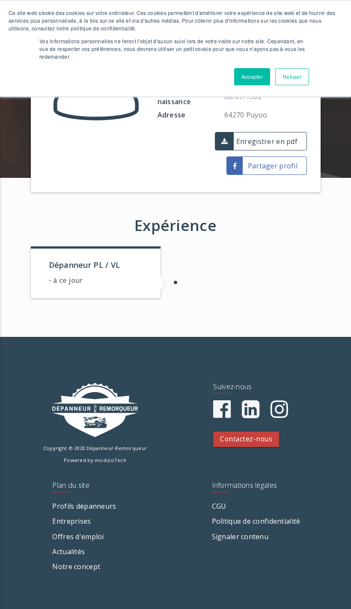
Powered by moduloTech (95, 460)
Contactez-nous (246, 439)
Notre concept (76, 566)
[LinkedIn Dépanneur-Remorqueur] (250, 414)
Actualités (68, 551)
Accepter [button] (252, 76)
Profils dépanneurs (84, 506)
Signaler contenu (240, 536)
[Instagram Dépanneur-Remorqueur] (279, 414)
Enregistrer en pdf (266, 141)
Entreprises (71, 521)
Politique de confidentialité (256, 521)
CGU (219, 506)
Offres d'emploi (78, 536)
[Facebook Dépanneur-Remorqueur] (222, 414)
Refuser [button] (292, 76)
